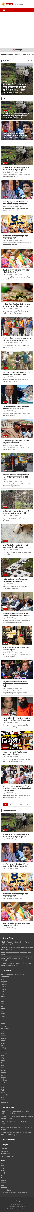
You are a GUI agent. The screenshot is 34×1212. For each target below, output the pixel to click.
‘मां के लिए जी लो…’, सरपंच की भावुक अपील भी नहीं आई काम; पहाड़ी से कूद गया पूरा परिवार (16, 115)
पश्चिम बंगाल (4, 1058)
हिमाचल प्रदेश (4, 1102)
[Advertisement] (17, 30)
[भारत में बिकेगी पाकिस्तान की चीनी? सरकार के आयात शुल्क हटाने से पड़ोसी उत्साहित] (17, 533)
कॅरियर (3, 1001)
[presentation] (28, 60)
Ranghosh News (17, 92)
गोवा (2, 1021)
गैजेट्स (3, 1019)
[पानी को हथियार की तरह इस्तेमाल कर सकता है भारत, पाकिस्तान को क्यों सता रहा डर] (17, 394)
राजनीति (3, 1083)
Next (27, 804)
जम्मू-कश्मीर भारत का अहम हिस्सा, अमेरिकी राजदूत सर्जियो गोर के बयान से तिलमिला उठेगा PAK (15, 684)
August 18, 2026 (7, 793)
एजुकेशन (3, 989)
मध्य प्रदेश (4, 1070)
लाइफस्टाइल (4, 1092)
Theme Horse (19, 1206)
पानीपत (3, 1060)
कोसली (3, 1009)
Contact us (4, 1151)
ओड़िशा (3, 994)
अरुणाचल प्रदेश (5, 977)
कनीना (3, 996)
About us (4, 1149)
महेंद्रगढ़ (3, 1078)
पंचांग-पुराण (4, 1053)
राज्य (2, 1087)
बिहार (2, 1065)
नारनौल (3, 1051)
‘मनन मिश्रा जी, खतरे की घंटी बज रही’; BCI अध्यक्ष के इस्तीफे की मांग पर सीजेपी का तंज (17, 87)
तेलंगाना (3, 1041)
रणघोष (9, 4)
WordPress (23, 1209)
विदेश (2, 1097)
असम (2, 979)
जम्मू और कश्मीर (5, 1028)
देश (4, 99)
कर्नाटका (3, 999)
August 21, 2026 (7, 445)
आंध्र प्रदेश (4, 982)
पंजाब (2, 1055)
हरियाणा (3, 1100)
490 (21, 804)
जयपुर (2, 1031)
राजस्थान (5, 747)
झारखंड (3, 1033)
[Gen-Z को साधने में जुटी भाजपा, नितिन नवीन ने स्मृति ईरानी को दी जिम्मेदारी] (17, 258)
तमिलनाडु (3, 1036)
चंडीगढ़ (3, 1023)
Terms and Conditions (8, 1156)
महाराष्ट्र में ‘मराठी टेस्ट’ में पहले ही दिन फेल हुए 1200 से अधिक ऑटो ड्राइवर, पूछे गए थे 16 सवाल (16, 477)
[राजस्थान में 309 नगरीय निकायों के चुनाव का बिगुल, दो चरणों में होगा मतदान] (17, 740)
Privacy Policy (5, 1153)
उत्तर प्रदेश (4, 984)
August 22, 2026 (7, 92)
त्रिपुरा (3, 1043)
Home (3, 1161)
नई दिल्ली (3, 1048)
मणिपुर (2, 1068)
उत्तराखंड (3, 987)
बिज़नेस (3, 1063)
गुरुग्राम (3, 1016)
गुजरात (3, 1014)
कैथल (2, 1006)
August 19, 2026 (7, 584)
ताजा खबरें (6, 61)
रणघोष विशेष (4, 1080)
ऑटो (2, 991)
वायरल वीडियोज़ (5, 1095)
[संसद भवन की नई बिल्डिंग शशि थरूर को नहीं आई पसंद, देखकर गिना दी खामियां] (17, 428)
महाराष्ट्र (3, 1075)
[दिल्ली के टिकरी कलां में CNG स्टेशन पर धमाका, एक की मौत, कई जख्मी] (17, 635)
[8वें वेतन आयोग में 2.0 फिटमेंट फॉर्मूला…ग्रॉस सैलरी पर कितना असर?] (17, 223)
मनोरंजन (3, 1073)
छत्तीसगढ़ (3, 1026)
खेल (2, 1011)
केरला (2, 1004)
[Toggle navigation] (3, 10)
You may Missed (9, 811)
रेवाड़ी (2, 1090)
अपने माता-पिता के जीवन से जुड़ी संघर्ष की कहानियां (13, 974)
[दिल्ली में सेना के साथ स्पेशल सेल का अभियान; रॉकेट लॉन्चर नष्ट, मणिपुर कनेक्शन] (17, 567)
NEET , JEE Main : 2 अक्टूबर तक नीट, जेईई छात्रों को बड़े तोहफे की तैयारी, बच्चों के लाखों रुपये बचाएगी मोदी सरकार (17, 788)
